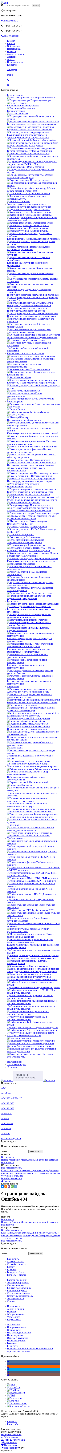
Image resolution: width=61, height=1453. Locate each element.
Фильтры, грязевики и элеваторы (24, 1035)
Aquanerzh (6, 1113)
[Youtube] (8, 1372)
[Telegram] (15, 1186)
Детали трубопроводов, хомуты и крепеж (28, 137)
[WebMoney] (13, 1390)
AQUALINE (7, 1103)
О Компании (13, 46)
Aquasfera (6, 1128)
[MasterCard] (13, 1387)
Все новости (7, 1157)
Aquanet (5, 1118)
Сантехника (13, 686)
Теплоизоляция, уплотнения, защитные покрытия (32, 766)
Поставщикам (14, 49)
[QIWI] (11, 1395)
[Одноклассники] (5, 1186)
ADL (3, 1088)
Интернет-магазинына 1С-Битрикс (11, 1435)
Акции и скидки (15, 54)
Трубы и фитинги (16, 838)
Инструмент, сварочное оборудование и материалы (33, 295)
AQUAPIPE (7, 1123)
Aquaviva (5, 1133)
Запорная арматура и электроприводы (26, 204)
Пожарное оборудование (19, 486)
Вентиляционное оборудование (23, 105)
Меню (10, 75)
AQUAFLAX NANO (11, 1098)
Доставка (11, 57)
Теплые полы (14, 825)
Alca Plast (6, 1093)
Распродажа (13, 601)
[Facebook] (7, 1364)
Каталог (11, 43)
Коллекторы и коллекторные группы (25, 353)
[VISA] (11, 1384)
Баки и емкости (15, 95)
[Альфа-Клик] (14, 1398)
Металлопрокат (15, 401)
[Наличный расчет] (17, 1403)
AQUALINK (7, 1108)
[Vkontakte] (8, 1361)
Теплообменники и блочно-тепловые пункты (30, 817)
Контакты (12, 64)
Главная (11, 41)
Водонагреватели (16, 111)
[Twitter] (8, 1369)
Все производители (11, 1138)
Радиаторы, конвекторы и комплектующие (28, 550)
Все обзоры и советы (11, 1167)
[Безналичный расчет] (18, 1406)
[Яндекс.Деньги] (16, 1392)
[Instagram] (8, 1374)
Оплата (11, 59)
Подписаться (36, 1151)
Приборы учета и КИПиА (20, 524)
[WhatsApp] (12, 1186)
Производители (15, 62)
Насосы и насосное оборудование (24, 420)
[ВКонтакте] (2, 1186)
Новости (11, 51)
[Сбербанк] (13, 1400)
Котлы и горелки (15, 374)
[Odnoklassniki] (8, 1366)
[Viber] (9, 1186)
